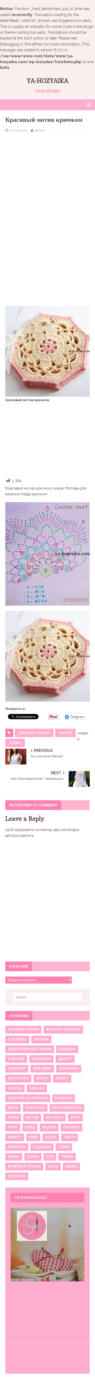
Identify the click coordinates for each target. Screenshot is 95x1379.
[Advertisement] (47, 173)
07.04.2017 (18, 130)
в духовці (17, 1039)
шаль (53, 1166)
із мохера (17, 1176)
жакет (42, 1078)
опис (75, 1117)
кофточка (35, 1108)
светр (69, 1137)
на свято (54, 1117)
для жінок (69, 1068)
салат (50, 1137)
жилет (62, 1078)
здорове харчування (28, 1098)
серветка (17, 1147)
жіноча (15, 1088)
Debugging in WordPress (21, 44)
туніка (67, 1157)
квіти (13, 1108)
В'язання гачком (34, 733)
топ (50, 1157)
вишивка (67, 1049)
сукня (63, 1147)
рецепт (15, 1137)
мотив (65, 733)
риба (33, 1137)
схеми (33, 1157)
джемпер (17, 1068)
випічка (41, 1039)
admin (40, 130)
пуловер (71, 1127)
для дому (42, 1068)
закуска (36, 1088)
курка (13, 1117)
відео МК (16, 1059)
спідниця (42, 1147)
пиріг (13, 1127)
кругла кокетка (67, 1108)
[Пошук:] (48, 997)
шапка (71, 1166)
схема (15, 743)
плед (30, 1127)
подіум (49, 1127)
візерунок (41, 1059)
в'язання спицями (63, 1029)
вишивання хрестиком (29, 1049)
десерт (65, 1059)
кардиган (63, 1098)
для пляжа (18, 1078)
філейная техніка (24, 1166)
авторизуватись (19, 835)
